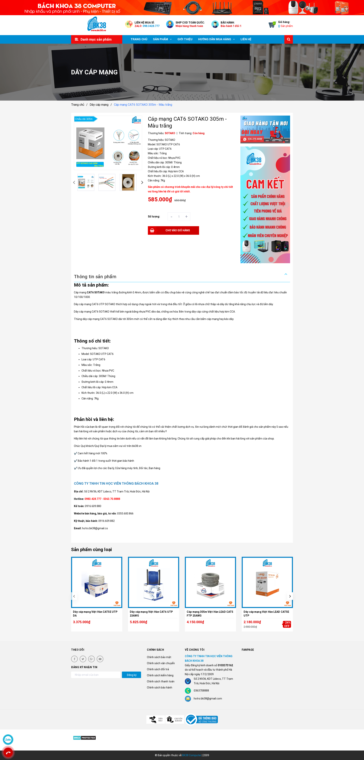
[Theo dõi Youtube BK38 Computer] (100, 659)
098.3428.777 (151, 26)
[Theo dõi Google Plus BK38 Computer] (91, 659)
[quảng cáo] (265, 130)
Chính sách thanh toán (160, 681)
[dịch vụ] (265, 204)
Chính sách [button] (155, 649)
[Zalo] (8, 739)
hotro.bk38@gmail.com (208, 698)
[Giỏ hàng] (271, 25)
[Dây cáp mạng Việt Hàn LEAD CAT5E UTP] (267, 582)
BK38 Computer (191, 755)
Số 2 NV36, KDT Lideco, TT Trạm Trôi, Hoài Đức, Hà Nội (117, 491)
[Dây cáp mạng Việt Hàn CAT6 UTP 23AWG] (153, 582)
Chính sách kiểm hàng (160, 675)
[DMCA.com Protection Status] (84, 737)
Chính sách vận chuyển (161, 663)
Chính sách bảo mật (159, 657)
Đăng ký (131, 675)
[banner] (182, 7)
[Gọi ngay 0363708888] (8, 752)
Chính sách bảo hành (159, 687)
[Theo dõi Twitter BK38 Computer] (83, 659)
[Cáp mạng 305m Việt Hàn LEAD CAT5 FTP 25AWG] (210, 582)
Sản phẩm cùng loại (91, 549)
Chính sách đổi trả (158, 669)
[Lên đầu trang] (356, 740)
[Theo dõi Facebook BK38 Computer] (74, 659)
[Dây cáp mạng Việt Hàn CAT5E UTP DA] (96, 582)
